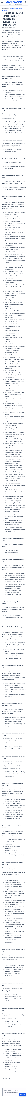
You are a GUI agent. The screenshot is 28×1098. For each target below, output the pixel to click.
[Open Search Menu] (26, 2)
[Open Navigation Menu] (2, 2)
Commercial (12, 27)
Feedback (22, 1094)
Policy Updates (5, 8)
